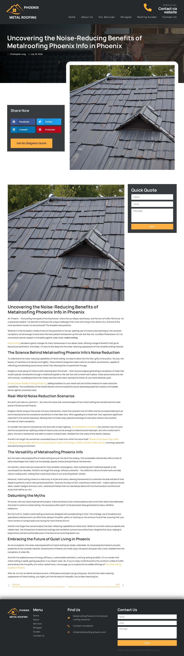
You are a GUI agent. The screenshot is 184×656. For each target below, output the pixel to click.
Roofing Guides (147, 17)
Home (72, 17)
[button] (23, 121)
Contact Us (170, 17)
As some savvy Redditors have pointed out (27, 383)
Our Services (107, 17)
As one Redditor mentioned (84, 426)
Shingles (126, 17)
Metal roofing (14, 343)
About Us (87, 17)
